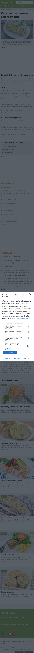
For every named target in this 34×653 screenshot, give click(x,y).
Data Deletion (8, 358)
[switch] (28, 326)
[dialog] (17, 326)
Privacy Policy (26, 358)
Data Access (17, 358)
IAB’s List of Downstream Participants (19, 318)
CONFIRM (10, 352)
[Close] (30, 294)
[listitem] (17, 323)
